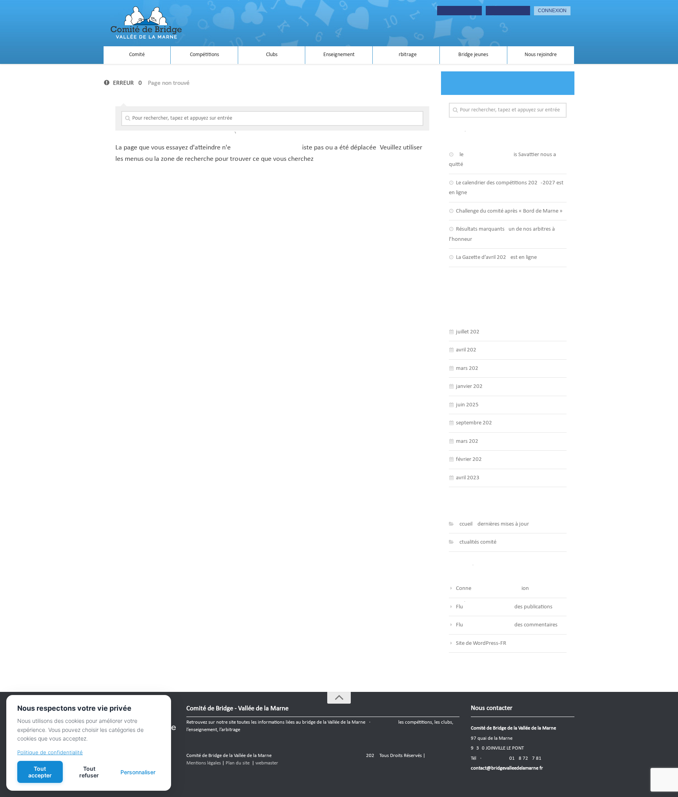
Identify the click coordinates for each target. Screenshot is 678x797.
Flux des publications (504, 607)
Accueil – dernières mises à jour (492, 524)
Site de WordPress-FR (481, 643)
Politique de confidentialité (50, 752)
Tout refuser (89, 772)
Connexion (492, 588)
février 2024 (470, 459)
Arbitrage (406, 55)
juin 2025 (467, 405)
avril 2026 (467, 350)
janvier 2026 (471, 386)
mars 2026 (468, 368)
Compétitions (204, 55)
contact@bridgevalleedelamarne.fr (507, 768)
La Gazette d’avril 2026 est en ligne (496, 257)
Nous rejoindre (541, 55)
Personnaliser (137, 772)
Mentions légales (203, 763)
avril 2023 (467, 478)
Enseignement (339, 55)
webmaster (266, 763)
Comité (137, 55)
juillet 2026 (469, 332)
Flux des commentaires (507, 625)
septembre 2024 (475, 423)
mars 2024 (468, 441)
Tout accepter (40, 772)
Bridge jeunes (473, 55)
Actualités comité (476, 542)
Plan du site (238, 763)
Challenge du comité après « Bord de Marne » (509, 211)
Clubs (271, 55)
